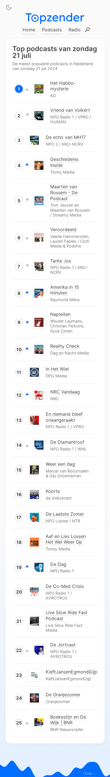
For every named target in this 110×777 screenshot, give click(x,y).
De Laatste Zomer (65, 514)
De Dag (58, 564)
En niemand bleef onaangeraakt (64, 417)
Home (29, 29)
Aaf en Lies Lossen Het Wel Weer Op (66, 539)
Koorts (53, 491)
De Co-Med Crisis (65, 586)
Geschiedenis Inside (64, 162)
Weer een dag (60, 464)
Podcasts (52, 29)
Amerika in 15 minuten (64, 290)
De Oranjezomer (63, 694)
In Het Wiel (57, 369)
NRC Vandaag (65, 392)
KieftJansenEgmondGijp (71, 672)
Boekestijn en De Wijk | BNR (68, 719)
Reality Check (65, 346)
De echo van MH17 (66, 137)
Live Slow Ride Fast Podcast (66, 615)
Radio (75, 29)
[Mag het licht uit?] (8, 8)
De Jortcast (63, 644)
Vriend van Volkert (70, 110)
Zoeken (87, 30)
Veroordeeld (63, 229)
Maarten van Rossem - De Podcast (64, 192)
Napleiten (60, 314)
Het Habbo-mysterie (63, 85)
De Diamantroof (67, 442)
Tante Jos (60, 260)
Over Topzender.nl (89, 773)
